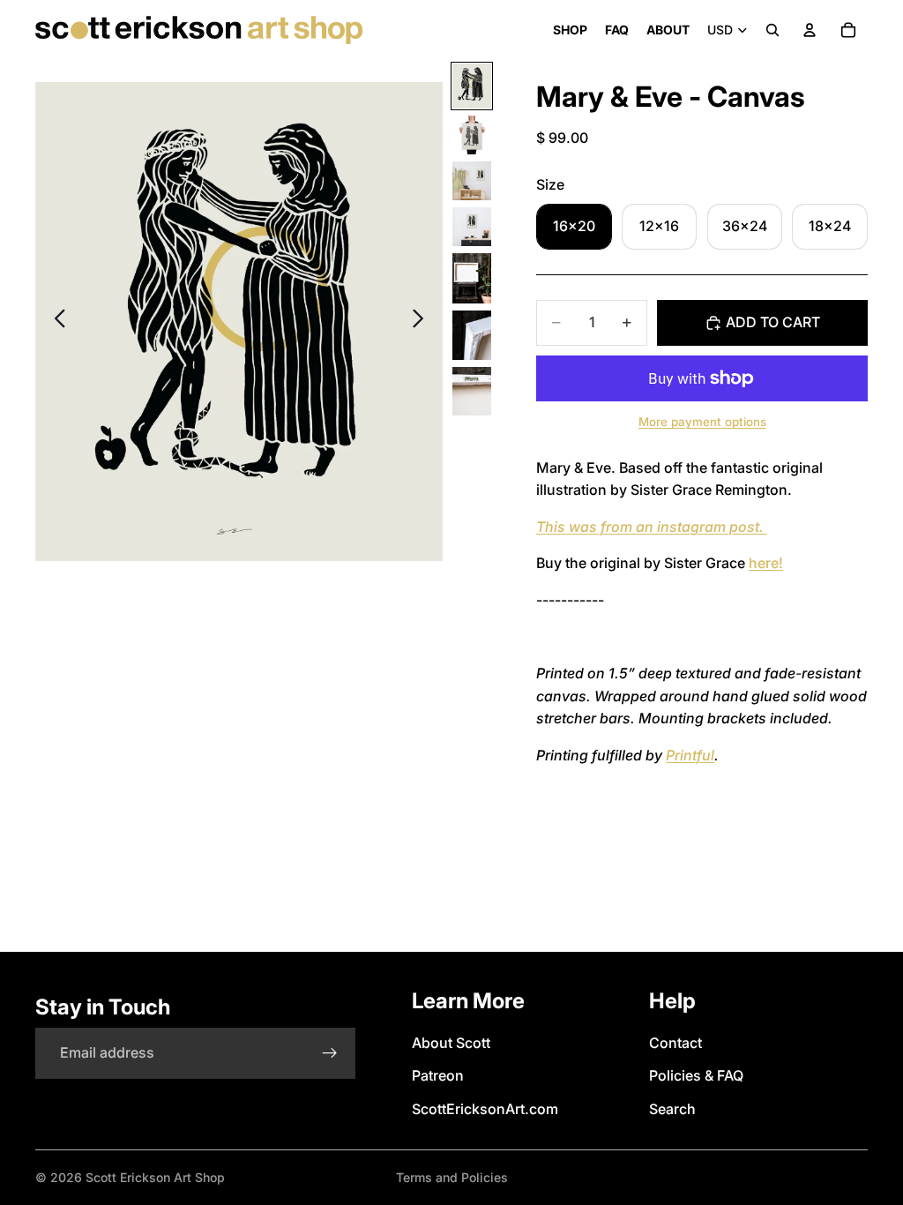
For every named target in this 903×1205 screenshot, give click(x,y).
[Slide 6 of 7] (471, 335)
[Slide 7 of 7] (471, 391)
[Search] (772, 30)
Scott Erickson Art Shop (155, 1177)
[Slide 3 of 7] (471, 180)
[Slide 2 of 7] (471, 135)
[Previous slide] (55, 322)
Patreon (438, 1075)
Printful (690, 755)
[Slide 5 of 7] (471, 278)
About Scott (451, 1043)
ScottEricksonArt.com (485, 1109)
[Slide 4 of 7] (471, 226)
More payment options (702, 422)
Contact (675, 1043)
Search (672, 1109)
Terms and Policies (452, 1177)
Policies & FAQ (696, 1075)
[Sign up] (329, 1053)
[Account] (809, 30)
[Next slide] (423, 322)
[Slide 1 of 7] (471, 86)
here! (766, 563)
